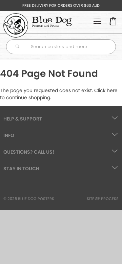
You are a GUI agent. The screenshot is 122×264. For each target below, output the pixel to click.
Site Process (103, 198)
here (112, 90)
